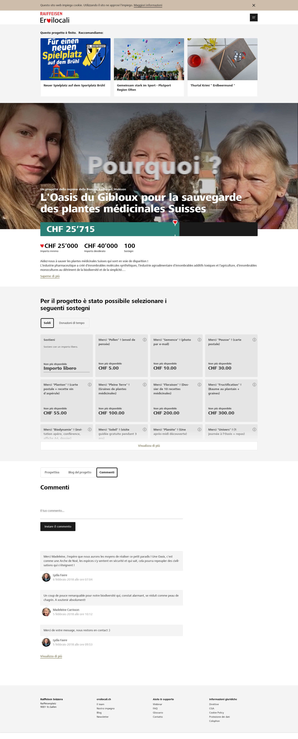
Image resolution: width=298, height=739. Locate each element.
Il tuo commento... (52, 510)
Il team (100, 704)
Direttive (214, 704)
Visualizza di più (149, 445)
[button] (254, 17)
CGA (211, 708)
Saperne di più (50, 276)
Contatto (158, 716)
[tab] (47, 323)
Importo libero (60, 368)
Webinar (157, 704)
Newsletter (103, 716)
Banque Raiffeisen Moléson (106, 189)
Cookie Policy (216, 712)
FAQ (155, 708)
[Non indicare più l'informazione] (254, 5)
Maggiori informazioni (148, 5)
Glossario (158, 712)
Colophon (214, 720)
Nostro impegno (106, 708)
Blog (99, 712)
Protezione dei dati (219, 716)
